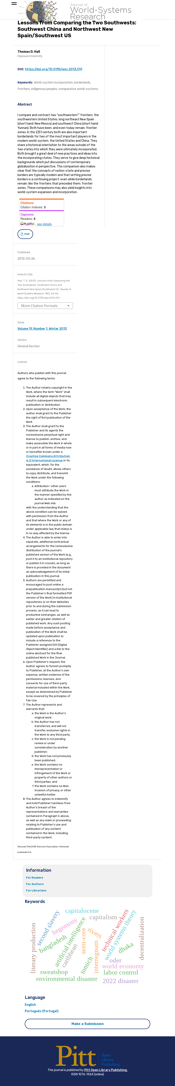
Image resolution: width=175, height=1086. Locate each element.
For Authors (35, 884)
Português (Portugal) (41, 1011)
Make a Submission (87, 1024)
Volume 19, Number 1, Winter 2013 (42, 329)
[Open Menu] (14, 4)
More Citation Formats (39, 305)
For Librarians (36, 890)
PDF (27, 234)
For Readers (34, 877)
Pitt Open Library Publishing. (106, 1070)
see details (44, 224)
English (30, 1005)
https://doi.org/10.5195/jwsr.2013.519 (53, 69)
